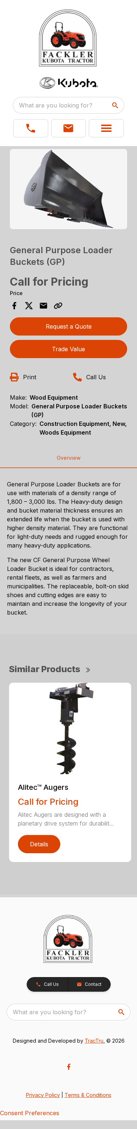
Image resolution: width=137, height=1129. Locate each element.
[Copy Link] (58, 305)
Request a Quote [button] (69, 326)
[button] (30, 128)
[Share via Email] (43, 305)
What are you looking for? (55, 105)
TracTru (94, 1041)
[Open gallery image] (69, 189)
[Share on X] (28, 305)
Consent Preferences (29, 1113)
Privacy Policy (43, 1095)
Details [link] (39, 844)
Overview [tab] (69, 458)
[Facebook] (68, 1066)
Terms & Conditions (88, 1095)
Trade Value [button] (68, 349)
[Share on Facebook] (14, 305)
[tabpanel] (69, 190)
